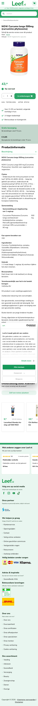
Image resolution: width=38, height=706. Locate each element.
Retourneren (8, 550)
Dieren (6, 685)
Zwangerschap (9, 681)
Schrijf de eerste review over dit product (17, 32)
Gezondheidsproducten (10, 20)
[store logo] (19, 3)
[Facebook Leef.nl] (4, 494)
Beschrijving (7, 151)
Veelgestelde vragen (11, 545)
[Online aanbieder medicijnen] (7, 596)
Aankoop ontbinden (11, 554)
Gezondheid (8, 668)
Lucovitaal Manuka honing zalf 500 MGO (13, 423)
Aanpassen (18, 373)
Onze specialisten (10, 637)
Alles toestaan (19, 367)
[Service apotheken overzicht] (7, 509)
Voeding (7, 660)
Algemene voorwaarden (26, 700)
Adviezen (7, 664)
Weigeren (19, 379)
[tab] (19, 152)
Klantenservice (9, 524)
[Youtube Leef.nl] (14, 494)
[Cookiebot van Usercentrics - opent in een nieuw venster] (27, 325)
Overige (7, 689)
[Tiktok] (19, 494)
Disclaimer (19, 702)
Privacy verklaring (10, 645)
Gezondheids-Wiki (11, 579)
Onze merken (9, 641)
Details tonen (26, 361)
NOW (8, 35)
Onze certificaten (10, 628)
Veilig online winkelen (12, 537)
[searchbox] (19, 13)
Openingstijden (9, 529)
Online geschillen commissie (14, 541)
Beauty (6, 676)
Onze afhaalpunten (11, 632)
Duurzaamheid (9, 624)
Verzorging (8, 672)
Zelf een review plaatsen (19, 393)
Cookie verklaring (10, 649)
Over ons (7, 620)
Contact (6, 533)
